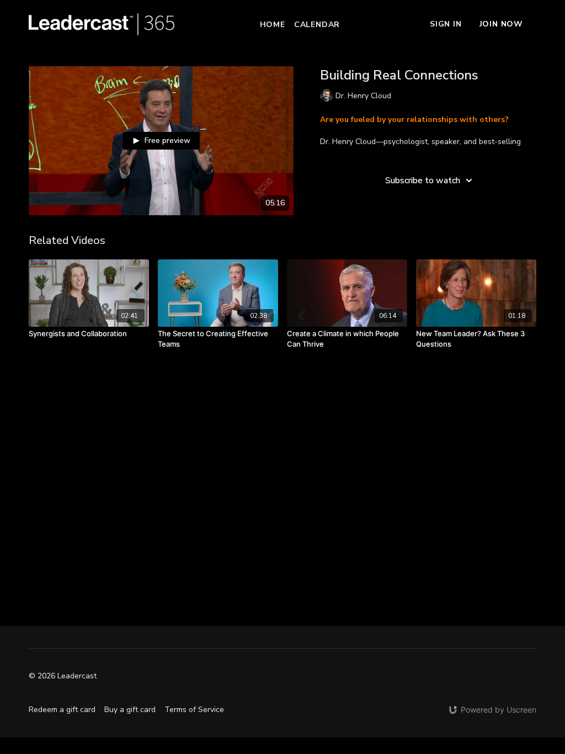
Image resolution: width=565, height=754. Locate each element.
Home (272, 24)
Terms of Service (194, 709)
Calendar (317, 24)
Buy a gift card (130, 709)
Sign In (446, 24)
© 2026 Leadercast (63, 676)
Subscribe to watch (422, 180)
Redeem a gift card (62, 709)
